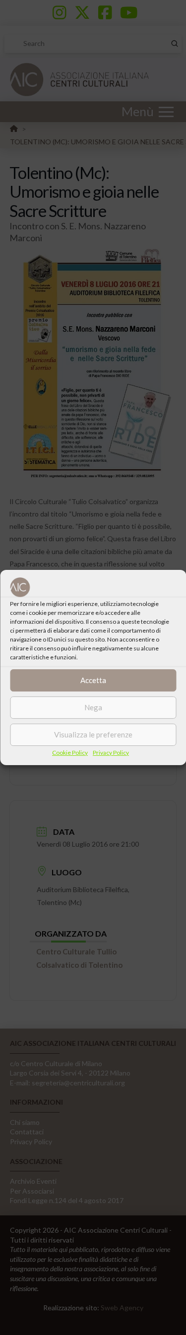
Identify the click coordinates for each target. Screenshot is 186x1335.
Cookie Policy (70, 752)
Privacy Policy (111, 752)
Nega (93, 707)
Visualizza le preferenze (93, 734)
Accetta (93, 680)
